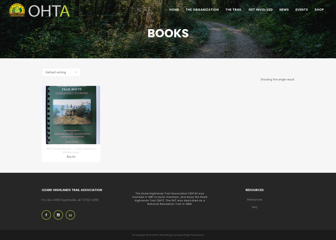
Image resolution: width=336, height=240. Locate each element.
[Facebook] (46, 215)
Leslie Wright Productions (190, 235)
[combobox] (61, 72)
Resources (254, 200)
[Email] (70, 215)
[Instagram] (58, 215)
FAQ (254, 207)
